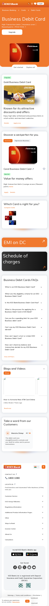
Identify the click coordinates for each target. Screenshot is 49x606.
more (11, 187)
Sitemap (11, 595)
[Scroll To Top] (43, 467)
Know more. (16, 602)
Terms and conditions (23, 595)
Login (41, 3)
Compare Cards (9, 207)
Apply (6, 192)
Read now (7, 408)
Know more (19, 27)
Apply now (17, 123)
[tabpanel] (24, 260)
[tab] (18, 67)
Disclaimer (37, 595)
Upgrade (12, 32)
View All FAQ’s (9, 357)
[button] (24, 368)
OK (27, 601)
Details (6, 123)
